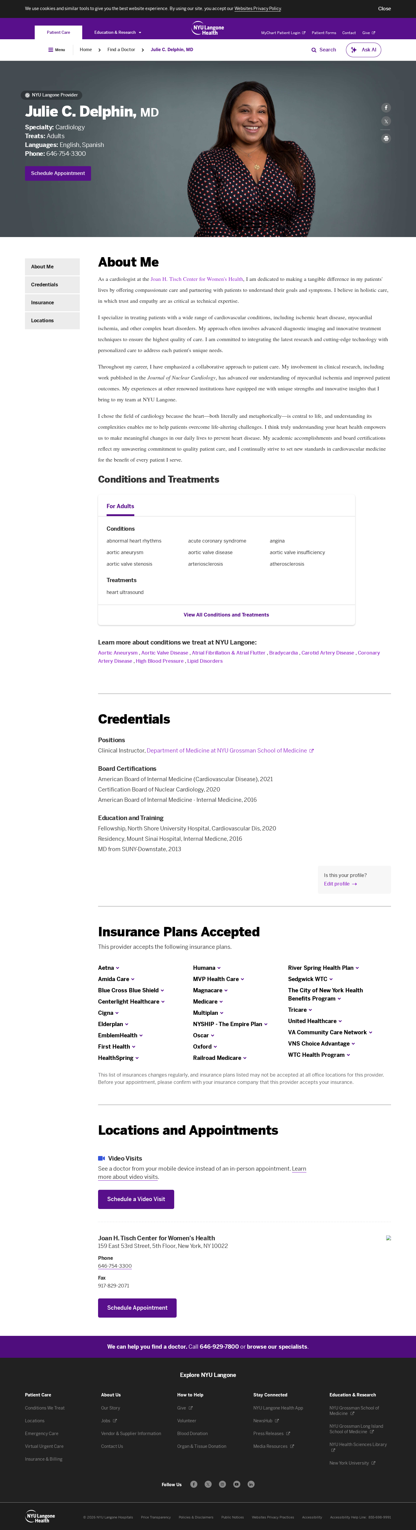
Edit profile (337, 884)
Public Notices (232, 1517)
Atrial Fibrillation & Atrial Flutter (229, 653)
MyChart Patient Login (281, 33)
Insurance (42, 303)
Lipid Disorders (205, 661)
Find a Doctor (121, 49)
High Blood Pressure (160, 661)
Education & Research (115, 32)
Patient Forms (324, 33)
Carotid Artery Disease (327, 653)
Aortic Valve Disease (164, 653)
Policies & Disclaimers (196, 1517)
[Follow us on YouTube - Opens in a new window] (236, 1484)
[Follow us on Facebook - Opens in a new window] (193, 1484)
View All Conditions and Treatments (226, 615)
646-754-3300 (66, 153)
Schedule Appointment (58, 173)
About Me (42, 267)
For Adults (120, 506)
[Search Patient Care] (314, 50)
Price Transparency (156, 1517)
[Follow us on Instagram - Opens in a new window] (222, 1484)
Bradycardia (283, 653)
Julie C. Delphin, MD (172, 49)
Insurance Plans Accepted (179, 932)
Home (86, 49)
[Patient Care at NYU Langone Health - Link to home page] (208, 28)
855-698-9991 (379, 1517)
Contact (349, 33)
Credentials (44, 285)
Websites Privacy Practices (273, 1517)
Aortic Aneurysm (118, 653)
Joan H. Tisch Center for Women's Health (197, 278)
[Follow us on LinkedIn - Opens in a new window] (251, 1484)
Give (366, 33)
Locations (42, 320)
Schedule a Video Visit (136, 1199)
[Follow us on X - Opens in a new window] (208, 1484)
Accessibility (312, 1517)
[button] (384, 8)
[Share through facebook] (386, 108)
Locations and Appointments (188, 1130)
